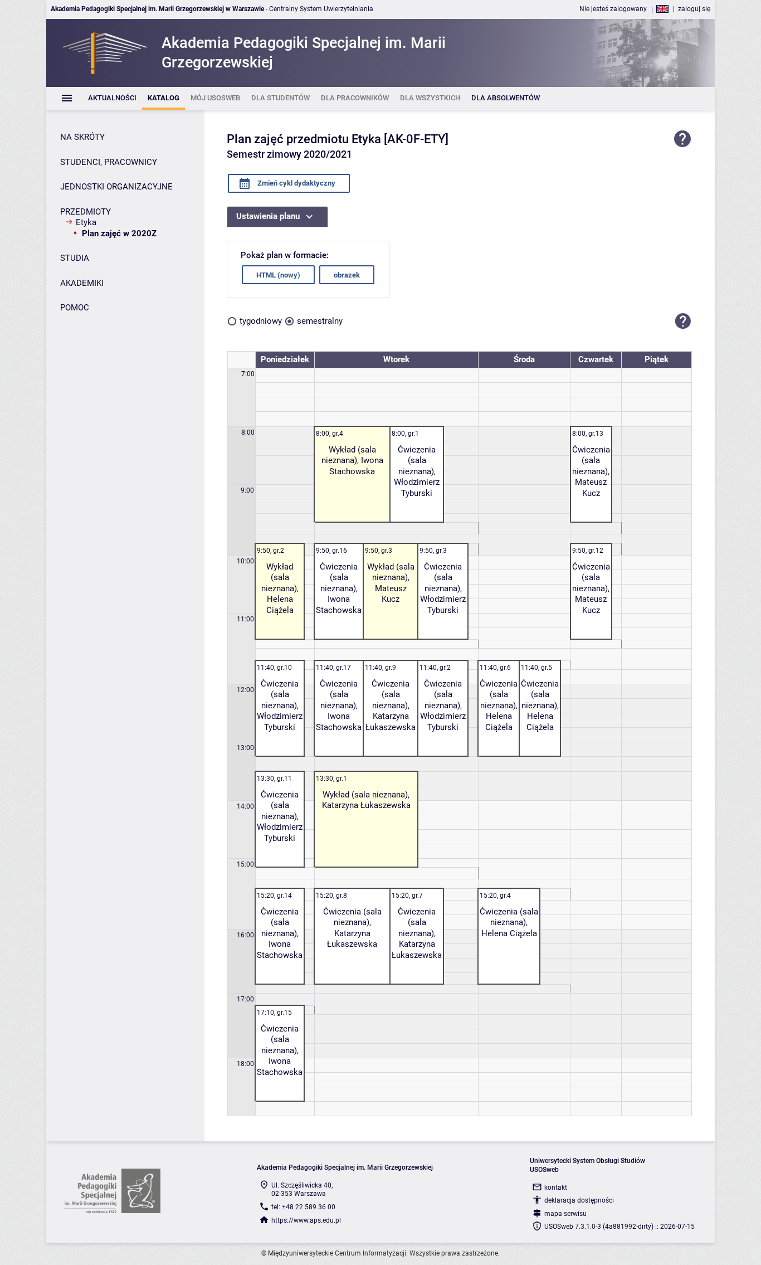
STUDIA (74, 258)
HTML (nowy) (278, 275)
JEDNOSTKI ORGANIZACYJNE (116, 187)
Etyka (86, 222)
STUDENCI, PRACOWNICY (108, 162)
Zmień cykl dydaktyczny (295, 183)
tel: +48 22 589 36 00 (303, 1207)
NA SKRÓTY (82, 137)
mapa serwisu (565, 1214)
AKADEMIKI (82, 283)
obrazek (347, 275)
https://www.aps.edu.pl (306, 1220)
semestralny (320, 321)
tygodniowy (261, 321)
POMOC (74, 308)
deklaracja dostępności (579, 1200)
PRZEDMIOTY (85, 212)
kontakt (555, 1187)
